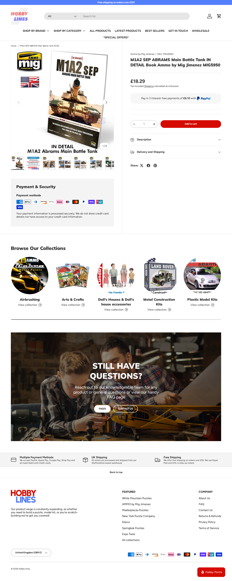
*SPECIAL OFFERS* (116, 37)
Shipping (149, 86)
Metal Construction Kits (159, 301)
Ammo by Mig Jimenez (142, 54)
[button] (219, 16)
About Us (204, 498)
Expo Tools (128, 534)
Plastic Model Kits (202, 299)
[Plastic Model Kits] (202, 275)
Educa (126, 522)
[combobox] (117, 16)
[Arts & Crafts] (73, 275)
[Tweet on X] (141, 165)
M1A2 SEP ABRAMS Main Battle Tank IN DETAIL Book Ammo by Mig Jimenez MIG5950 (40, 46)
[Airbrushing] (29, 275)
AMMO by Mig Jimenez (136, 504)
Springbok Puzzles (133, 528)
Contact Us (205, 510)
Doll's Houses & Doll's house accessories (116, 301)
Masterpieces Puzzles (135, 510)
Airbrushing (30, 299)
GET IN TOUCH (178, 30)
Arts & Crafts (73, 299)
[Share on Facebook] (148, 165)
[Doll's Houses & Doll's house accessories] (116, 275)
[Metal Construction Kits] (159, 275)
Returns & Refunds (210, 516)
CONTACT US (125, 408)
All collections (130, 540)
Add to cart (191, 124)
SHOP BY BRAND (34, 30)
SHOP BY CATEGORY (67, 30)
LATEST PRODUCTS (128, 30)
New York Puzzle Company (138, 516)
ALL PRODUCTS (100, 30)
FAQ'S (102, 408)
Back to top (116, 472)
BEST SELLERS (154, 30)
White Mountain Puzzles (136, 498)
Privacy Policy (207, 522)
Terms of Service (209, 528)
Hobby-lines (24, 569)
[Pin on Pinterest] (155, 165)
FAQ (201, 504)
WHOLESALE (200, 30)
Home (13, 46)
